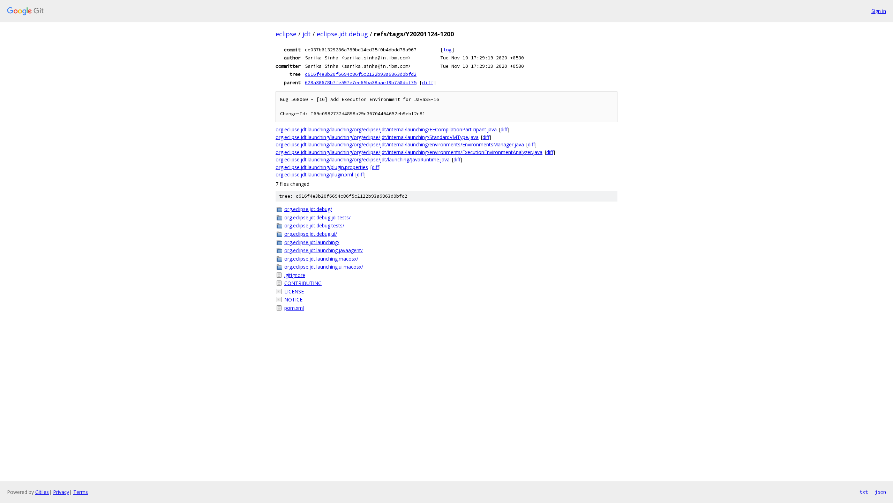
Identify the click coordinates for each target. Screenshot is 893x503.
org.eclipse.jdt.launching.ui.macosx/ (323, 266)
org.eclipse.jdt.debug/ (308, 209)
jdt (306, 34)
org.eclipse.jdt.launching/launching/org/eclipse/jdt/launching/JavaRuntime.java (363, 159)
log (447, 49)
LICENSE (294, 291)
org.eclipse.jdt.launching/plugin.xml (314, 174)
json (880, 492)
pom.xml (294, 308)
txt (864, 492)
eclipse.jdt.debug (342, 34)
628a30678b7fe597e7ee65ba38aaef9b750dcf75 (361, 82)
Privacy (61, 492)
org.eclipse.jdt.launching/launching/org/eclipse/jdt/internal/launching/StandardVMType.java (377, 137)
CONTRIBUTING (303, 283)
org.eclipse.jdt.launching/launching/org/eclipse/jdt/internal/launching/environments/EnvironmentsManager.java (400, 144)
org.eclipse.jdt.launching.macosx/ (321, 258)
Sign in (878, 11)
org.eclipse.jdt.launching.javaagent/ (323, 250)
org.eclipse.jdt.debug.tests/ (314, 225)
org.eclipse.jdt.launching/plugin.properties (322, 167)
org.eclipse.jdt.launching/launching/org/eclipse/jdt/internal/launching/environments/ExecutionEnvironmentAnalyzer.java (409, 152)
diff (427, 82)
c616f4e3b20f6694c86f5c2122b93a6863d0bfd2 (361, 74)
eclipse (286, 34)
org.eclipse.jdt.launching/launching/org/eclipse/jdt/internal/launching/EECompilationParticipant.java (386, 129)
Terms (80, 492)
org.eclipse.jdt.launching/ (311, 242)
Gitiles (42, 492)
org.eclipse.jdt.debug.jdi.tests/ (317, 217)
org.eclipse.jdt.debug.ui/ (310, 234)
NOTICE (293, 299)
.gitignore (294, 275)
